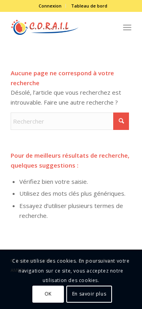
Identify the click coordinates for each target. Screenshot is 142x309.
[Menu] (127, 27)
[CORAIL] (59, 27)
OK (48, 293)
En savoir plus (89, 293)
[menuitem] (50, 6)
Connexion (50, 6)
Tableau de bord (89, 6)
